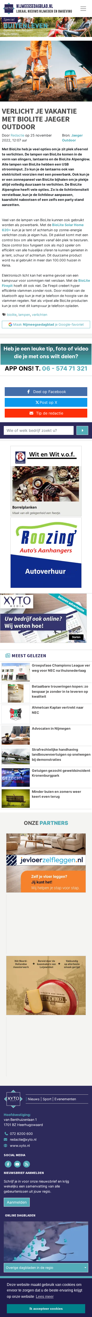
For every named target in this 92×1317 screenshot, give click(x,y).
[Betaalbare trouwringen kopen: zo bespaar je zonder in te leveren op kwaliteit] (15, 693)
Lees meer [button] (45, 1297)
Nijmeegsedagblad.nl (34, 6)
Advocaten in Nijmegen (51, 728)
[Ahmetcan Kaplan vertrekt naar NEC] (15, 714)
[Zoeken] (82, 430)
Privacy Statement (18, 1237)
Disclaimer (12, 1229)
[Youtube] (17, 1103)
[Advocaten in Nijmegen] (15, 735)
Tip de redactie (49, 413)
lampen (24, 315)
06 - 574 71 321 (65, 368)
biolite (12, 315)
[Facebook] (8, 1103)
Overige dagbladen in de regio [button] (29, 1206)
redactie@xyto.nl (23, 1078)
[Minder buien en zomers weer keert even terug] (15, 798)
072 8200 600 (21, 1072)
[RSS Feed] (26, 1103)
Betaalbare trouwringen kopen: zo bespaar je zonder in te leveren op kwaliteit (60, 691)
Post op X (48, 402)
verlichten (39, 315)
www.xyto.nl (20, 1084)
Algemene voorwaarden (22, 1221)
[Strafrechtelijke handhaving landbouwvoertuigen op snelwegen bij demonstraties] (15, 756)
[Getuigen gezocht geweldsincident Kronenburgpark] (15, 777)
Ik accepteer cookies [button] (46, 1308)
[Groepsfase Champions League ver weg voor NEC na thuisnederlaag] (15, 672)
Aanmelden (17, 1141)
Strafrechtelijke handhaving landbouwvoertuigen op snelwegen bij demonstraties (61, 754)
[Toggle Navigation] (83, 8)
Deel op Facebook (49, 391)
